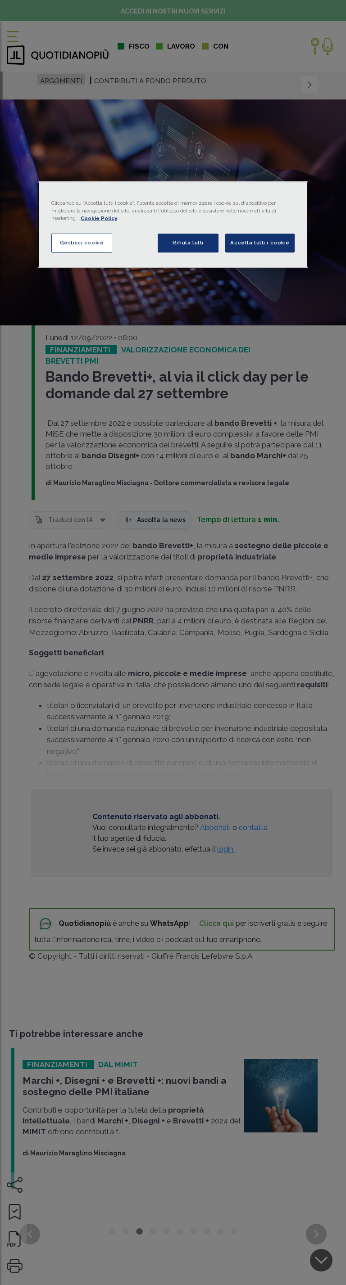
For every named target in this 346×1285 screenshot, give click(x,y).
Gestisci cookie (82, 242)
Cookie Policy (99, 218)
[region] (173, 224)
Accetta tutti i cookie (260, 242)
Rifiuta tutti (188, 242)
